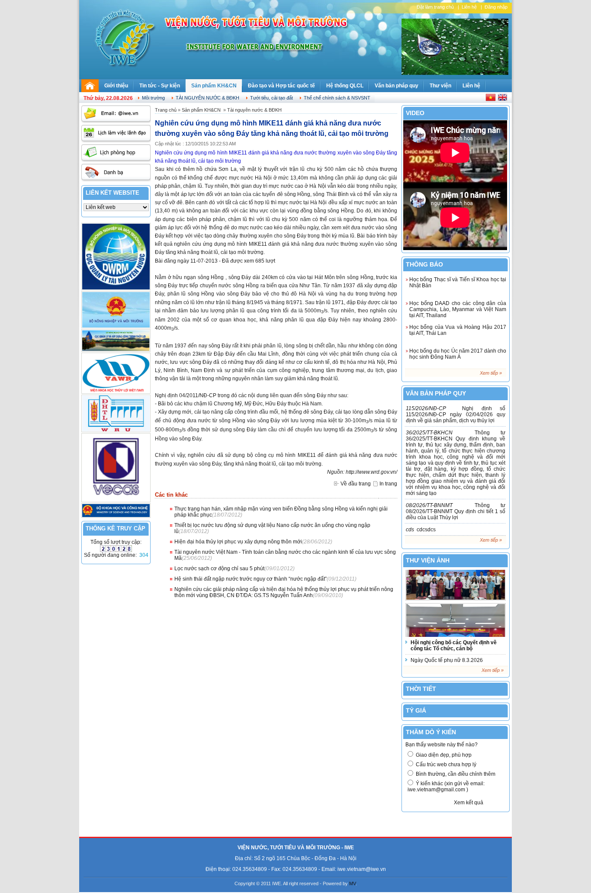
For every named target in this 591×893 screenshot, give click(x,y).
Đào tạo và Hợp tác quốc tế (281, 86)
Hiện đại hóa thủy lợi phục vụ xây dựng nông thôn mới (238, 542)
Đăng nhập (496, 7)
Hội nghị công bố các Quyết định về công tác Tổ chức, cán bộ (454, 645)
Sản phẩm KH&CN (214, 86)
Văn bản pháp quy (396, 86)
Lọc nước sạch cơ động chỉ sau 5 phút (219, 568)
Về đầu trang (355, 484)
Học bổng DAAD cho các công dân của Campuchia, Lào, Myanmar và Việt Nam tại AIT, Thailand (457, 309)
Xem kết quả (468, 803)
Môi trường (153, 97)
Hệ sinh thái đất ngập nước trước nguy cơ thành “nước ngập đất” (250, 579)
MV (352, 883)
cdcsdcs (421, 530)
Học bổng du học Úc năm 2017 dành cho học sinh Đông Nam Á (457, 354)
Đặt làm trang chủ (435, 7)
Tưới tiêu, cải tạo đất (271, 97)
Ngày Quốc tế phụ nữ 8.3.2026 (447, 660)
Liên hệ (469, 7)
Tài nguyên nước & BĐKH (207, 97)
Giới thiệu (116, 86)
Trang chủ (166, 109)
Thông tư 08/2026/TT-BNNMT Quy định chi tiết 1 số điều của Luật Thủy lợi (455, 511)
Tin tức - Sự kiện (159, 86)
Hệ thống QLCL (344, 86)
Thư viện (440, 86)
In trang (388, 484)
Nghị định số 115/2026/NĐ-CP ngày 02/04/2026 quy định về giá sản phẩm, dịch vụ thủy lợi (455, 414)
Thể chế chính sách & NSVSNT (337, 97)
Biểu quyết (428, 803)
